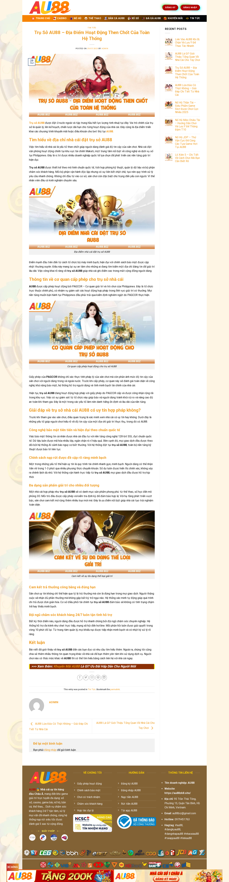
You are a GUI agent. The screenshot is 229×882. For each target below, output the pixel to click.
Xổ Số (135, 18)
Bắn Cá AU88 (116, 18)
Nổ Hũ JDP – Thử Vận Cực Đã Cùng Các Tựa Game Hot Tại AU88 (186, 142)
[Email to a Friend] (92, 677)
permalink (115, 689)
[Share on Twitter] (86, 677)
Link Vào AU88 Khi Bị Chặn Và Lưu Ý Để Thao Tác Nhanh (187, 42)
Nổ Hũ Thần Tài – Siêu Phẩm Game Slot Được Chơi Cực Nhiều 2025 (186, 107)
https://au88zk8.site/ (177, 793)
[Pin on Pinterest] (98, 677)
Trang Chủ (43, 18)
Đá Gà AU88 (153, 18)
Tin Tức (195, 18)
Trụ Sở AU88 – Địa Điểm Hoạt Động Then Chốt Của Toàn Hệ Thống (187, 72)
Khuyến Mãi (175, 18)
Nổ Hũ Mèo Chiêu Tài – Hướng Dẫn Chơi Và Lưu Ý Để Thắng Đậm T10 (187, 124)
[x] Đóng (12, 867)
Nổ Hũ (77, 18)
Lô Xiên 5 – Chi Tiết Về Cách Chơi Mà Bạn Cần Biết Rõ (187, 158)
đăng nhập (50, 749)
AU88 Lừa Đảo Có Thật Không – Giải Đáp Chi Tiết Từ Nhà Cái (187, 90)
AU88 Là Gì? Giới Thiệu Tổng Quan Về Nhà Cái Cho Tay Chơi (187, 57)
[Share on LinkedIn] (104, 677)
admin (105, 48)
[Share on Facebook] (80, 677)
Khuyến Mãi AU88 (67, 666)
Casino (62, 18)
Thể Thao (95, 18)
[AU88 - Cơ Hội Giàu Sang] (56, 7)
